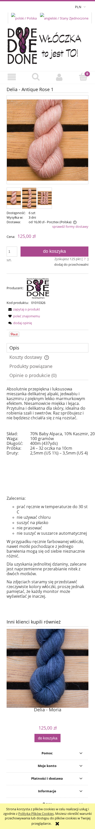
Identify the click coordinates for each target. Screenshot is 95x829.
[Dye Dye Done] (38, 288)
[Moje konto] (59, 77)
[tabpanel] (47, 493)
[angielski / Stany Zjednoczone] (64, 17)
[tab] (47, 348)
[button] (12, 77)
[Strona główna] (47, 44)
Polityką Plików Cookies (36, 813)
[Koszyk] (83, 76)
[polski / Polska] (24, 17)
